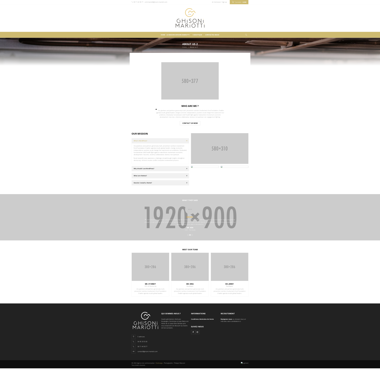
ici (240, 321)
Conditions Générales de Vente (202, 319)
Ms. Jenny (229, 284)
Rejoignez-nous (226, 319)
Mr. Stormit (150, 284)
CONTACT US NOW (190, 123)
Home (184, 47)
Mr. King (190, 284)
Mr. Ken (190, 228)
